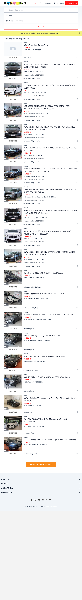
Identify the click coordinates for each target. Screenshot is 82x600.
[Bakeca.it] (19, 3)
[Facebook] (32, 500)
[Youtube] (50, 500)
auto (57, 33)
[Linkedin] (43, 500)
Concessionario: (34, 75)
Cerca (41, 27)
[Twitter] (39, 500)
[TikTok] (46, 500)
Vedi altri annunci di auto (41, 464)
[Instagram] (36, 500)
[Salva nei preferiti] (77, 57)
